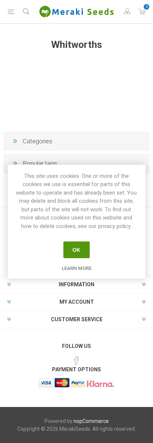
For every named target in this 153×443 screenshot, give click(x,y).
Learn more (76, 268)
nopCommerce (91, 421)
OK (76, 250)
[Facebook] (76, 361)
